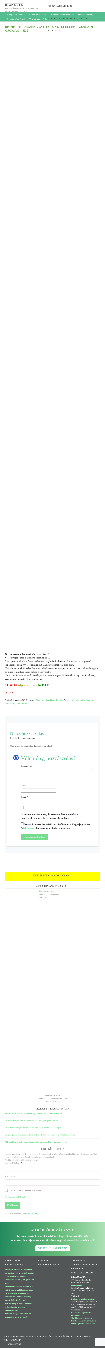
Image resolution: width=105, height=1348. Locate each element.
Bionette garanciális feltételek (83, 1324)
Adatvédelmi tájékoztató (81, 1313)
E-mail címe (10, 1177)
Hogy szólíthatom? (13, 1163)
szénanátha (22, 703)
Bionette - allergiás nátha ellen (49, 700)
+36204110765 (13, 1344)
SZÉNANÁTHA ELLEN (60, 6)
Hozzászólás (26, 766)
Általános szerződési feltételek (83, 1299)
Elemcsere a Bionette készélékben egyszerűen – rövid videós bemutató (33, 1114)
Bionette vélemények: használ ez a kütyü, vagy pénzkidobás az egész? (33, 1128)
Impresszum (76, 1315)
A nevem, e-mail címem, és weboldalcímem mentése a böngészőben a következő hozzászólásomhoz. (50, 816)
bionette (14, 4)
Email (24, 797)
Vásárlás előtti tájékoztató (81, 1318)
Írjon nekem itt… (78, 1285)
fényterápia (10, 703)
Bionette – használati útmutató (83, 1321)
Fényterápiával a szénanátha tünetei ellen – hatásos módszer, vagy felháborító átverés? (40, 1135)
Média (83, 18)
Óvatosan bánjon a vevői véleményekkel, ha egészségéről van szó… (32, 1121)
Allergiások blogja (61, 18)
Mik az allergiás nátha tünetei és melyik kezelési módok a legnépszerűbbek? (36, 1142)
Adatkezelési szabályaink (15, 1197)
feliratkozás (29, 828)
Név (23, 785)
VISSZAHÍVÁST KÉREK (52, 1248)
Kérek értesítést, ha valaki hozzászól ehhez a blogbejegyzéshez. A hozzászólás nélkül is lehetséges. (56, 826)
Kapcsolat (55, 30)
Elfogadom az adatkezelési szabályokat (26, 1190)
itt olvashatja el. (35, 1214)
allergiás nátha (78, 700)
